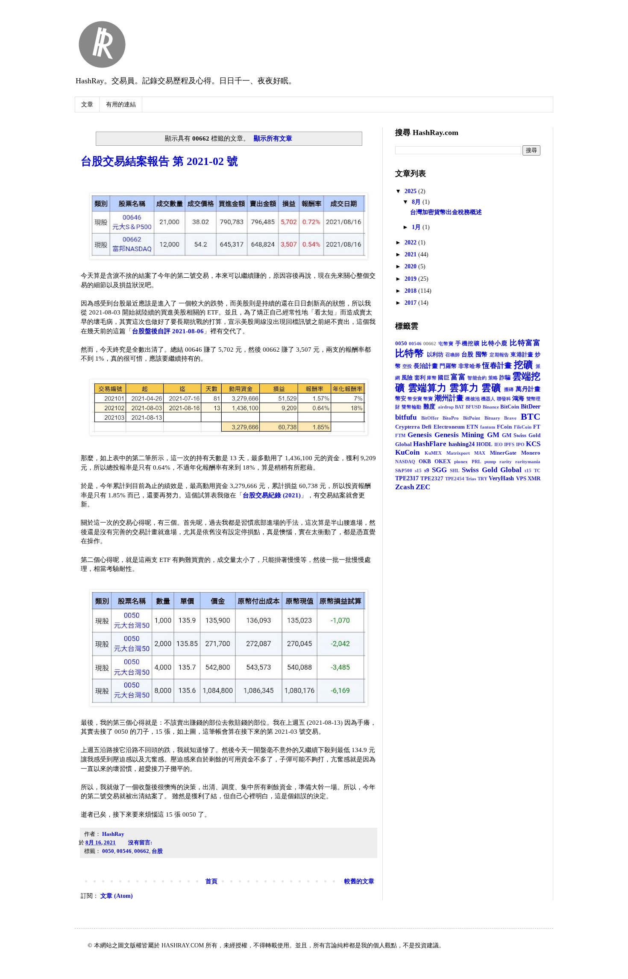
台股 (157, 851)
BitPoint (471, 417)
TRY (482, 478)
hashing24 (462, 444)
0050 (108, 851)
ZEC (423, 487)
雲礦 (491, 387)
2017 (411, 303)
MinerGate (503, 453)
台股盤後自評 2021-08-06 (168, 331)
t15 (528, 470)
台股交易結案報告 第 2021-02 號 (159, 161)
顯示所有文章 (273, 138)
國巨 (443, 378)
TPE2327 (431, 479)
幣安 (400, 399)
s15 (418, 470)
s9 (426, 470)
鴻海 (518, 398)
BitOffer (430, 417)
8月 (417, 202)
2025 (411, 191)
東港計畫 (522, 355)
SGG (439, 470)
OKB (425, 462)
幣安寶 (415, 398)
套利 (420, 378)
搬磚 (509, 389)
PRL (476, 461)
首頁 (211, 881)
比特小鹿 (494, 343)
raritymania (527, 461)
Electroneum (449, 427)
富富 (458, 377)
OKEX (442, 462)
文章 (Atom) (116, 896)
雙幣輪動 (412, 406)
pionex (461, 461)
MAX (479, 453)
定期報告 (499, 354)
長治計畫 (426, 366)
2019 (411, 279)
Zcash (404, 487)
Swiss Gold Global (492, 470)
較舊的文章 (359, 881)
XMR (534, 479)
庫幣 (432, 377)
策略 (493, 377)
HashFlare (429, 444)
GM (493, 435)
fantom (487, 426)
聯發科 (504, 398)
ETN (472, 427)
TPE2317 (407, 478)
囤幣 (481, 354)
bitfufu (406, 417)
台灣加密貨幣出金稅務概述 (446, 212)
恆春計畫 (497, 366)
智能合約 (477, 377)
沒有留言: (140, 843)
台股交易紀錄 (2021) (272, 495)
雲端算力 (427, 387)
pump (490, 461)
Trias (471, 478)
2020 (411, 266)
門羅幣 (448, 366)
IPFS (509, 444)
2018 (411, 291)
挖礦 (523, 364)
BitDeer (530, 406)
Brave (510, 417)
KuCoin (407, 452)
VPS (521, 479)
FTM (400, 435)
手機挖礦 (467, 344)
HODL (484, 444)
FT (536, 427)
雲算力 (463, 387)
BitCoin (509, 407)
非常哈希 (469, 366)
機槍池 (472, 398)
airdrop (446, 406)
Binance (491, 406)
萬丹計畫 (528, 389)
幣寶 (428, 398)
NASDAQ (405, 461)
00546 (124, 851)
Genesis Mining (459, 435)
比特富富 (525, 343)
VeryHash (501, 478)
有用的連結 (121, 104)
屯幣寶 (446, 343)
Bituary (492, 417)
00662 (141, 851)
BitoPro (451, 417)
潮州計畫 (449, 398)
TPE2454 (454, 478)
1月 (417, 227)
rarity (505, 461)
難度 (429, 406)
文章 (87, 104)
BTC (530, 416)
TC (537, 470)
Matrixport (458, 453)
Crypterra (407, 427)
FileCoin (522, 426)
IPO (520, 444)
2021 (411, 254)
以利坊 (435, 355)
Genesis (420, 435)
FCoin (504, 427)
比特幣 (409, 353)
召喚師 (452, 354)
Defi (426, 427)
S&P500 (403, 470)
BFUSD (473, 406)
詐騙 (505, 378)
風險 (407, 378)
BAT (459, 406)
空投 (407, 366)
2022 (411, 242)
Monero (530, 453)
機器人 (488, 398)
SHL (454, 470)
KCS (533, 444)
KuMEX (433, 453)
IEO (498, 444)
